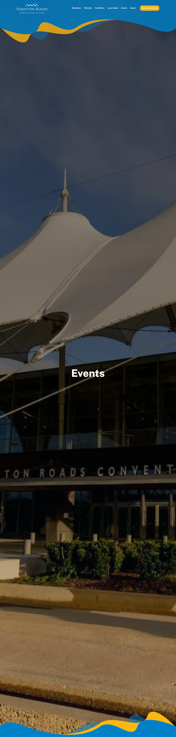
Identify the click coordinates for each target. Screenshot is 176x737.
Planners (88, 8)
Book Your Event (149, 8)
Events (124, 8)
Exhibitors (99, 8)
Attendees (76, 8)
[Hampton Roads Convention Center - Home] (32, 8)
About (133, 8)
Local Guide (113, 8)
